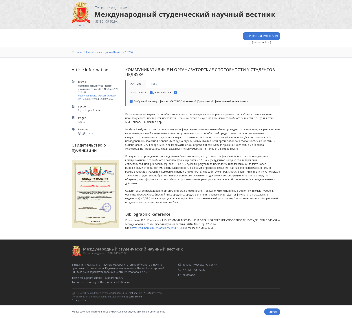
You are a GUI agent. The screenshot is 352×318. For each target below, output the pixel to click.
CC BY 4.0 (90, 133)
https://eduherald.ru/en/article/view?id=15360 (158, 228)
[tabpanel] (202, 97)
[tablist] (202, 84)
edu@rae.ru (123, 282)
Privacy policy (79, 300)
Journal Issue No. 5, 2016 (119, 52)
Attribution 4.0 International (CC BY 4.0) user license (136, 293)
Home (79, 52)
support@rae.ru (114, 277)
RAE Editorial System (132, 296)
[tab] (135, 84)
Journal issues (94, 52)
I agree (272, 311)
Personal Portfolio (263, 36)
